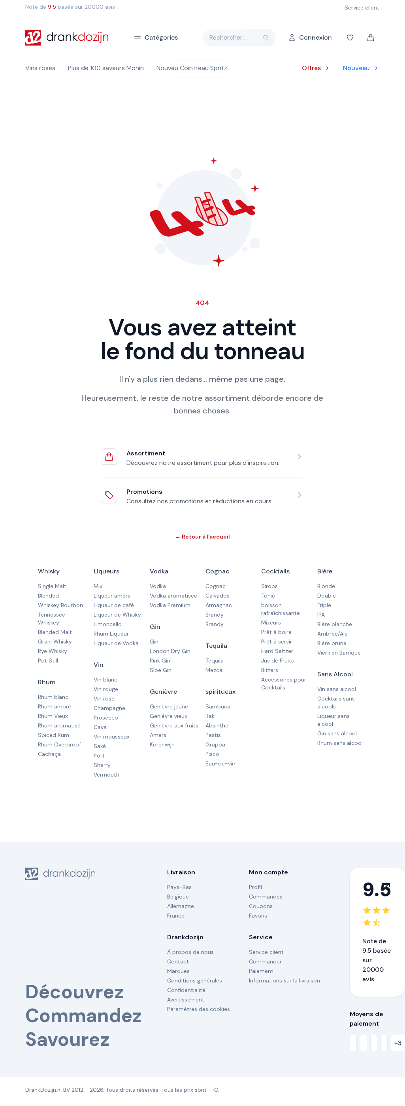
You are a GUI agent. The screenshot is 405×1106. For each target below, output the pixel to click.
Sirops (269, 586)
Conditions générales (194, 980)
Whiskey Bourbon (60, 605)
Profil (255, 887)
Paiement (261, 971)
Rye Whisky (52, 651)
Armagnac (218, 605)
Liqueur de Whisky (117, 614)
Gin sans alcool (337, 733)
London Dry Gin (170, 651)
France (176, 915)
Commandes (266, 896)
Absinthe (216, 725)
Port (99, 755)
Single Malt (52, 586)
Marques (178, 971)
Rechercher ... (228, 37)
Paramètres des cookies (198, 1009)
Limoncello (108, 624)
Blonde (326, 586)
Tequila (216, 646)
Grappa (215, 744)
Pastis (213, 735)
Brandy (214, 614)
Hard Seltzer (277, 651)
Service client (266, 952)
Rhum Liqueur (111, 633)
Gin (155, 626)
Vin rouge (106, 689)
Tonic (268, 595)
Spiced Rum (53, 735)
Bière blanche (334, 624)
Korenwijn (162, 744)
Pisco (212, 754)
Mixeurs (271, 622)
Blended (48, 595)
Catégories (161, 37)
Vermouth (106, 774)
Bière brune (332, 643)
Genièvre (163, 691)
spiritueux (220, 691)
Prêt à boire (276, 632)
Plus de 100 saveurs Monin (106, 68)
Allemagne (180, 906)
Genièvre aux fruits (174, 725)
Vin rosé (104, 698)
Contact (178, 961)
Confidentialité (186, 990)
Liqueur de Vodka (116, 643)
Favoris (258, 915)
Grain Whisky (55, 641)
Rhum (46, 682)
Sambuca (217, 706)
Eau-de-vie (220, 763)
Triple (324, 605)
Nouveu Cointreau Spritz (191, 68)
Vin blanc (105, 679)
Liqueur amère (112, 595)
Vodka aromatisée (173, 595)
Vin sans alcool (336, 689)
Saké (100, 746)
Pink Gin (160, 660)
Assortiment (145, 453)
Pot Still (48, 660)
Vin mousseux (112, 736)
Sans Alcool (335, 674)
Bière (324, 571)
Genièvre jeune (169, 706)
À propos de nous (190, 952)
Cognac (217, 571)
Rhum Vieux (53, 716)
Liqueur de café (114, 605)
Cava (100, 727)
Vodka (159, 571)
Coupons (261, 906)
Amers (158, 735)
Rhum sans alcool (340, 742)
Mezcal (214, 670)
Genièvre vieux (168, 716)
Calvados (217, 595)
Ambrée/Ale (332, 633)
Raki (210, 716)
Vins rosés (40, 68)
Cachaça (49, 754)
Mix (98, 586)
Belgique (178, 896)
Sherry (102, 765)
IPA (321, 614)
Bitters (269, 670)
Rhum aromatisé (59, 725)
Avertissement (185, 999)
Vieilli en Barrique (339, 652)
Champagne (109, 708)
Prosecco (106, 717)
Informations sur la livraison (284, 980)
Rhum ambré (54, 706)
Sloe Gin (160, 670)
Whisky (49, 571)
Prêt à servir (276, 641)
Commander (265, 961)
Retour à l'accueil (202, 536)
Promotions (144, 491)
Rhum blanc (53, 697)
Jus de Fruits (277, 660)
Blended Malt (55, 632)
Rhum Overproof (59, 744)
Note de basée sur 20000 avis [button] (70, 6)
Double (326, 595)
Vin (99, 665)
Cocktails (275, 571)
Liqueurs (106, 571)
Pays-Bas (179, 887)
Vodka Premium (170, 605)
